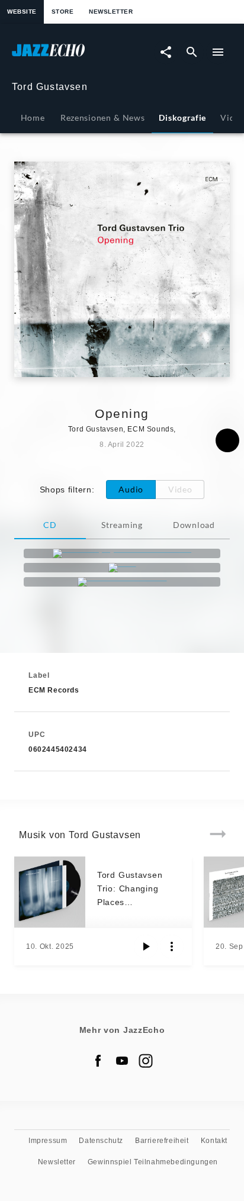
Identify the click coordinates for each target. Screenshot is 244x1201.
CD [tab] (49, 525)
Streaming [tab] (121, 525)
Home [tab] (33, 117)
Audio (130, 489)
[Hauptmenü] (218, 52)
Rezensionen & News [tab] (102, 117)
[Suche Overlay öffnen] (192, 52)
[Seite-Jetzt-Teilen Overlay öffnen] (166, 52)
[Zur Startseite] (67, 56)
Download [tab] (194, 525)
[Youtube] (122, 1061)
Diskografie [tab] (182, 117)
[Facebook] (98, 1061)
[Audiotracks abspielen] (146, 946)
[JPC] (122, 567)
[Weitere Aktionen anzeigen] (172, 946)
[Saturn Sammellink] (122, 582)
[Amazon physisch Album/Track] (122, 553)
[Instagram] (146, 1061)
